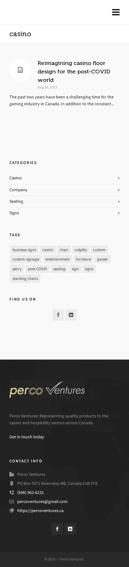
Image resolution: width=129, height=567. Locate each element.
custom (99, 249)
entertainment (57, 259)
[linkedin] (71, 315)
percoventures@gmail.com (42, 502)
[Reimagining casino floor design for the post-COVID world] (20, 70)
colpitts (81, 249)
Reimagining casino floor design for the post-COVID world (74, 71)
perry (17, 268)
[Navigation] (116, 12)
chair (63, 249)
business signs (24, 249)
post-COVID (37, 268)
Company (18, 190)
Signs (14, 213)
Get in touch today (26, 437)
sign (75, 268)
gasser (102, 259)
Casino (15, 178)
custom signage (26, 259)
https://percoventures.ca (40, 511)
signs (89, 268)
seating (59, 268)
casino (47, 249)
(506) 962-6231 (30, 492)
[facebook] (58, 315)
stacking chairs (25, 278)
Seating (16, 201)
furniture (83, 259)
